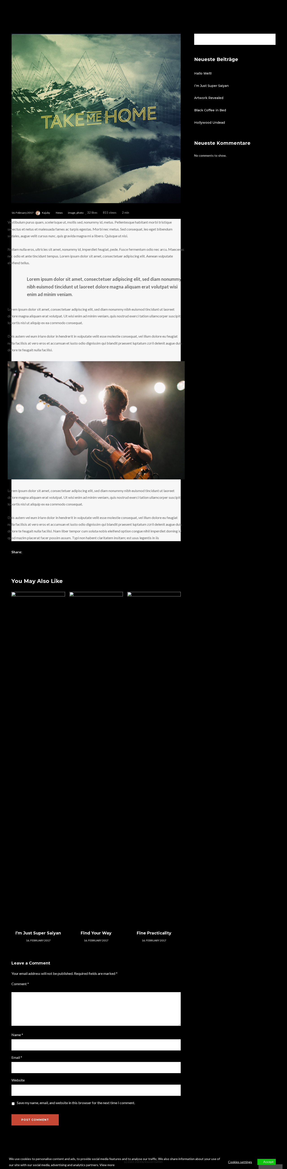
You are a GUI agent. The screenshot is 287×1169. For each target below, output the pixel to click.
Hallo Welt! (203, 73)
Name (17, 1035)
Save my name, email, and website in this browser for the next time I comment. (76, 1103)
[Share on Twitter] (34, 552)
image (71, 212)
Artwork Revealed (208, 98)
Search (271, 39)
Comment (20, 984)
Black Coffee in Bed (210, 110)
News (59, 212)
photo (79, 212)
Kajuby (46, 212)
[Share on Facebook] (27, 552)
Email (16, 1057)
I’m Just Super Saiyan (211, 86)
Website (18, 1080)
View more (107, 1165)
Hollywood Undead (209, 123)
